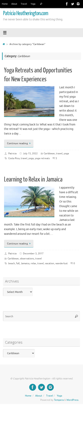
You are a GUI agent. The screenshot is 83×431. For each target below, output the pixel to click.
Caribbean (49, 153)
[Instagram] (78, 4)
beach (11, 263)
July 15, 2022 (30, 153)
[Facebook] (67, 4)
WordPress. (72, 400)
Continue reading (17, 143)
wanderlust (61, 263)
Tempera (59, 400)
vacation (49, 263)
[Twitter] (72, 4)
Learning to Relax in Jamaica (33, 179)
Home (5, 3)
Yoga (33, 3)
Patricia (12, 153)
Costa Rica (14, 158)
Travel (24, 3)
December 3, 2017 (33, 253)
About (14, 3)
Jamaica (25, 263)
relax (33, 263)
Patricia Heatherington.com (25, 13)
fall (18, 263)
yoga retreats (42, 158)
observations (27, 258)
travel (59, 153)
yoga (66, 153)
